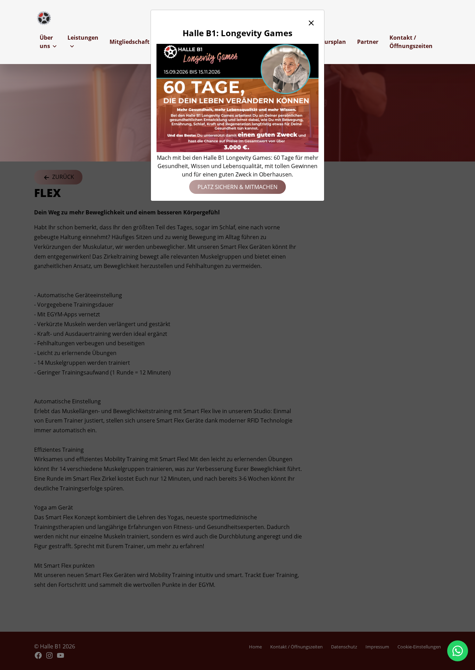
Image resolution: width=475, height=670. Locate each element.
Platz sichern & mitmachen (237, 187)
